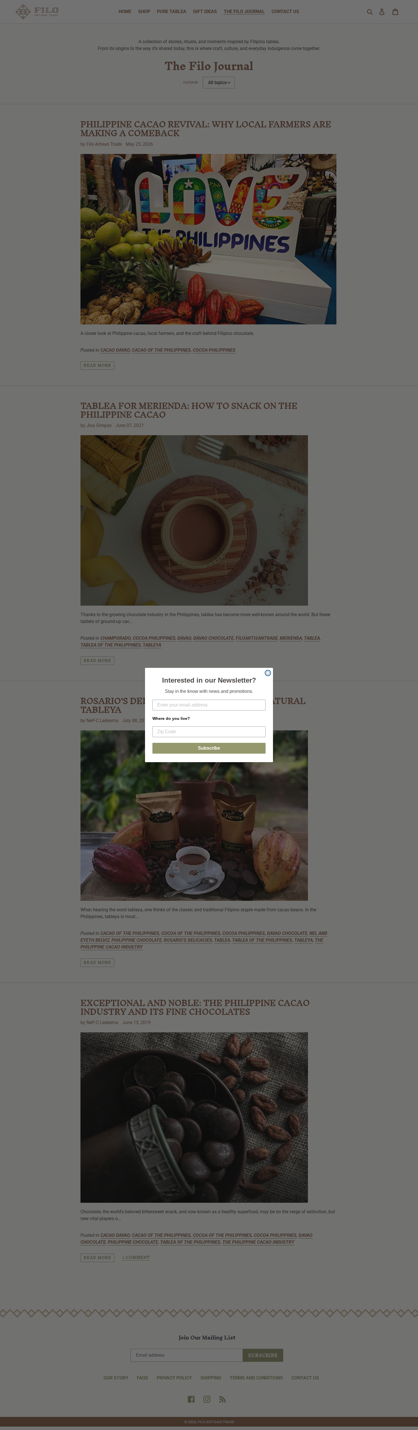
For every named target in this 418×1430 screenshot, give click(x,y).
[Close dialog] (268, 673)
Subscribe (209, 748)
